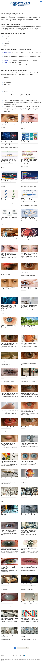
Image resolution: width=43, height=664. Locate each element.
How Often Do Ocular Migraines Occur (28, 123)
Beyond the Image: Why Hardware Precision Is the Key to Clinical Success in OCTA (29, 160)
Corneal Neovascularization (27, 360)
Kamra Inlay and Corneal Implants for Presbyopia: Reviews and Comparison (9, 567)
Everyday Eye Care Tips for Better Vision (9, 377)
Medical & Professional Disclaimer (30, 657)
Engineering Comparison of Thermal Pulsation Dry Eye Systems (29, 218)
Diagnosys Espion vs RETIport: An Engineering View (9, 199)
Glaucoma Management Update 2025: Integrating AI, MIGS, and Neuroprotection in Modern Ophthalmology (8, 307)
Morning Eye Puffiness (6, 122)
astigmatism (6, 67)
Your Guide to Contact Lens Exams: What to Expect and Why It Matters (29, 514)
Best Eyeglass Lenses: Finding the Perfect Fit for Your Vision (9, 619)
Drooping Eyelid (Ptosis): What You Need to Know (9, 635)
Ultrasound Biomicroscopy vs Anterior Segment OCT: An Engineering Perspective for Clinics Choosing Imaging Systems (9, 142)
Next (27, 647)
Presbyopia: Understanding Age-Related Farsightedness (9, 514)
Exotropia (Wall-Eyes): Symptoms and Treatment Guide (9, 288)
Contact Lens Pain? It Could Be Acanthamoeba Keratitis (8, 602)
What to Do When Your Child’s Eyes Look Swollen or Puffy (29, 254)
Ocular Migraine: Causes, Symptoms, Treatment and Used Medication (8, 254)
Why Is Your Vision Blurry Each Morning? (8, 360)
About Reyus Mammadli (5, 657)
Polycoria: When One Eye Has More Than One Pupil (29, 271)
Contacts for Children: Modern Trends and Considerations (8, 531)
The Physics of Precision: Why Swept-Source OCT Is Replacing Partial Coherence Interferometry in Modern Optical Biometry (9, 161)
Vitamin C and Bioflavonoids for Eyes (8, 462)
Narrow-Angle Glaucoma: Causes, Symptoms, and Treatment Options (9, 549)
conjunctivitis (6, 60)
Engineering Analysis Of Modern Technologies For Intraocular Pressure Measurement (9, 218)
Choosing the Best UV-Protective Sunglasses (29, 496)
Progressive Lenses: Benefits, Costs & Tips (8, 478)
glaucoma (6, 64)
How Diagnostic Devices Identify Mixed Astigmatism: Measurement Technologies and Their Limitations (29, 141)
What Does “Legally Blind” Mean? (29, 601)
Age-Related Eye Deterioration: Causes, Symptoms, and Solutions (29, 394)
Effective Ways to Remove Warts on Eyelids (29, 427)
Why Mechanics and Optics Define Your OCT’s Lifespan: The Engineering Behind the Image (9, 180)
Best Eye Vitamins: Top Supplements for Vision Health (8, 496)
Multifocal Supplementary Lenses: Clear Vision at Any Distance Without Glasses (29, 531)
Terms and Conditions (14, 657)
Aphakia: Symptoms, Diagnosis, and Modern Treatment (28, 237)
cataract (5, 62)
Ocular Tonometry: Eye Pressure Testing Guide (29, 444)
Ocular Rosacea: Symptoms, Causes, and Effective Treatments (29, 567)
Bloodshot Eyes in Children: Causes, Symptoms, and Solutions (29, 619)
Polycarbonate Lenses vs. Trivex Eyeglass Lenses (9, 584)
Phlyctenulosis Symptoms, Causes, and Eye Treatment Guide (9, 344)
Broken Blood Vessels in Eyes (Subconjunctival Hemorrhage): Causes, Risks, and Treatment (8, 326)
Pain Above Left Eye (6, 271)
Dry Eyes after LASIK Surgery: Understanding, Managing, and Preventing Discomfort (28, 585)
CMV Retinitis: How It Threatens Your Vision (28, 344)
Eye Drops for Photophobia (7, 236)
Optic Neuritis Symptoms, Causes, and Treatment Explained (29, 411)
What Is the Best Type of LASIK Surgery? (28, 635)
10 (23, 647)
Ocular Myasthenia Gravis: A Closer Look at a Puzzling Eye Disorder (9, 394)
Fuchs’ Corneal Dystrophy (27, 461)
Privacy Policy (21, 657)
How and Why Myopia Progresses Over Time (29, 377)
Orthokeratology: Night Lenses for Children (29, 549)
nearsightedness (7, 52)
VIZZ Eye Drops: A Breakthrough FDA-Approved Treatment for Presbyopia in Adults (29, 306)
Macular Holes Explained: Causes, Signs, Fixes (29, 478)
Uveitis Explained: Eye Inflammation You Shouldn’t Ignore (9, 427)
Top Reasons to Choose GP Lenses (9, 410)
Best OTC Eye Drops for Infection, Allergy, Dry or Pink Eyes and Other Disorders (29, 288)
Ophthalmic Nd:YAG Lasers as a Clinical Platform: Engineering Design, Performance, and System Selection (29, 200)
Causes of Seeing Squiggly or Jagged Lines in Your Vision (28, 326)
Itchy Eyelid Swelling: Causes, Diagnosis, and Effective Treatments (8, 444)
